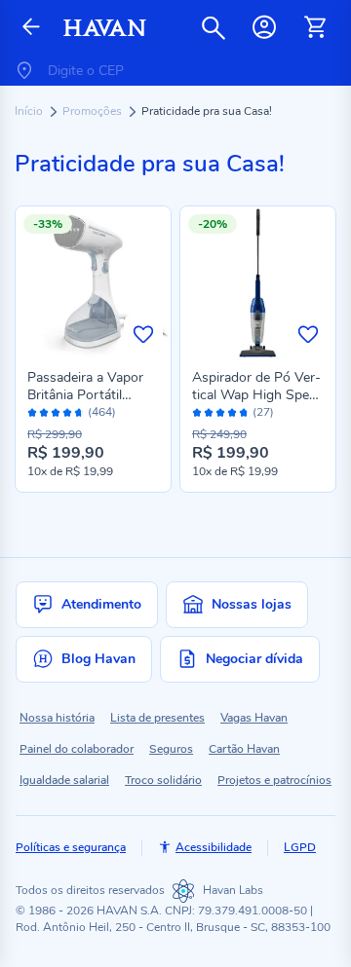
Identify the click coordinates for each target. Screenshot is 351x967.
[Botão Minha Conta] (264, 27)
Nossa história (57, 717)
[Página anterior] (31, 28)
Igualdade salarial (64, 780)
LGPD (300, 847)
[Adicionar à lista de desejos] (143, 334)
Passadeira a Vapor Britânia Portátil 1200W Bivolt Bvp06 (90, 395)
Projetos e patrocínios (274, 780)
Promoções (93, 111)
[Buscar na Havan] (213, 27)
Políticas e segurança (71, 847)
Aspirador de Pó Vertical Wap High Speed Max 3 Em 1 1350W (258, 395)
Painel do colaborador (77, 749)
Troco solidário (163, 780)
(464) (102, 412)
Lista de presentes (157, 717)
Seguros (171, 749)
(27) (263, 412)
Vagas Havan (254, 717)
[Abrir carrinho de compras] (314, 27)
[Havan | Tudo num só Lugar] (104, 27)
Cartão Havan (244, 749)
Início (30, 111)
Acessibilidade (214, 847)
